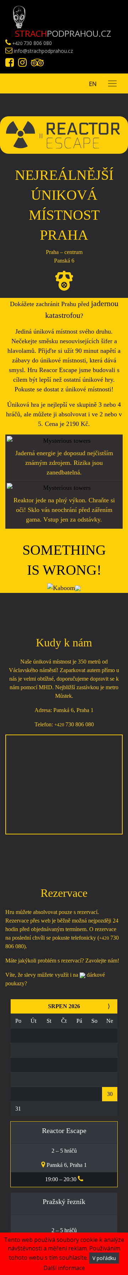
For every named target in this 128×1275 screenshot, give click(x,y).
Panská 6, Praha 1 (66, 1165)
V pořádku (104, 1258)
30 (110, 1094)
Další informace (64, 1268)
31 (18, 1109)
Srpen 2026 (64, 1006)
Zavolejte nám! (102, 960)
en (93, 84)
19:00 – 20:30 (61, 1179)
